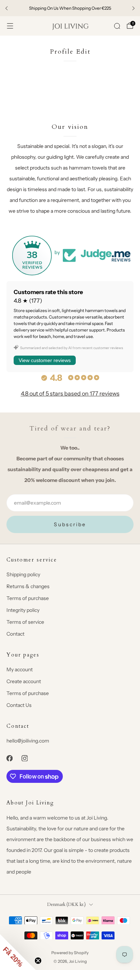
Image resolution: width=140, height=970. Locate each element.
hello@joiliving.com (27, 740)
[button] (18, 952)
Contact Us (19, 705)
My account (19, 669)
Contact (15, 634)
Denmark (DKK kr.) (66, 905)
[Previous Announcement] (6, 8)
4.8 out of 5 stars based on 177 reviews (70, 393)
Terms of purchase (27, 598)
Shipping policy (23, 574)
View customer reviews (45, 360)
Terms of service (25, 622)
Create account (23, 681)
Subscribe (70, 524)
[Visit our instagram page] (24, 758)
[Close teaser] (38, 960)
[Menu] (10, 26)
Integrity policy (22, 610)
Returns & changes (28, 586)
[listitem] (70, 8)
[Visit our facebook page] (9, 758)
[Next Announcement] (133, 8)
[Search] (117, 26)
